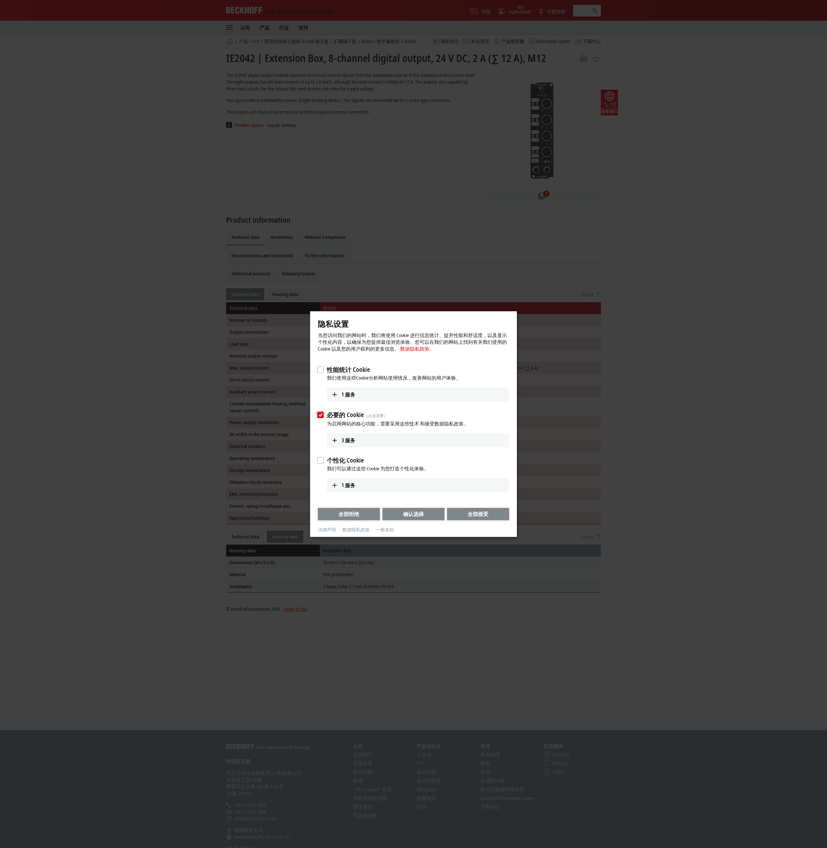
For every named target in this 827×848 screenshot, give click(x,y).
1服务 (348, 394)
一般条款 (385, 530)
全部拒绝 (349, 513)
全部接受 (478, 513)
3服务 (348, 440)
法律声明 (327, 530)
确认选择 (413, 513)
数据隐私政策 (356, 530)
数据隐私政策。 (417, 348)
